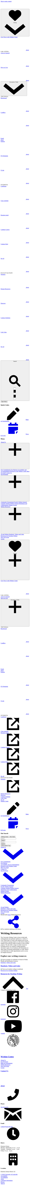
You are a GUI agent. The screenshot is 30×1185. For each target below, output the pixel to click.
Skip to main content (6, 1)
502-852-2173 (4, 1107)
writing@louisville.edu (7, 1126)
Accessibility (4, 1176)
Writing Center (4, 836)
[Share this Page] (13, 922)
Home (9, 914)
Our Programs (4, 1061)
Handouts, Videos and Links (10, 966)
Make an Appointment (6, 1063)
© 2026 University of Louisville (9, 1174)
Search (3, 840)
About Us (3, 1060)
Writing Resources (5, 1064)
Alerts (2, 1179)
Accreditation (4, 1177)
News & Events (5, 1066)
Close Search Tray (5, 845)
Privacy (3, 1182)
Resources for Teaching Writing (11, 974)
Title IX (3, 1183)
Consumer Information (7, 1180)
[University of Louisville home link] (15, 8)
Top (27, 988)
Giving (2, 1067)
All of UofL (12, 836)
